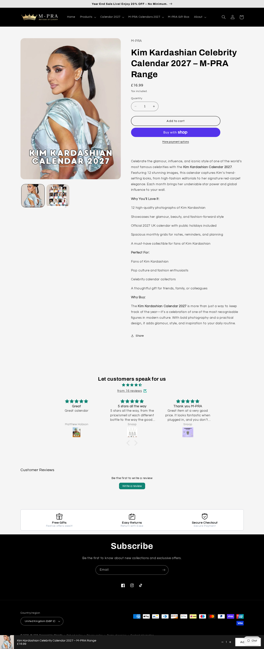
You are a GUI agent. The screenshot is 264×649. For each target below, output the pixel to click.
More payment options (175, 142)
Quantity (136, 98)
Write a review (132, 486)
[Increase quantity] (230, 642)
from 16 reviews (129, 391)
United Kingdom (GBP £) (40, 621)
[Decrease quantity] (222, 642)
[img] (132, 385)
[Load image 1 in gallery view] (32, 195)
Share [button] (140, 335)
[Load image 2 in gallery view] (57, 195)
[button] (87, 17)
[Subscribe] (163, 570)
